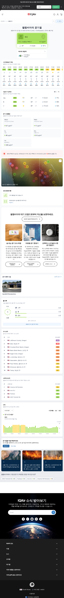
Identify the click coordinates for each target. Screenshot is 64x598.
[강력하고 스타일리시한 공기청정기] (50, 232)
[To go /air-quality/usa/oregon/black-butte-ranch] (32, 350)
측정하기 (11, 202)
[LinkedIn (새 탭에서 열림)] (40, 519)
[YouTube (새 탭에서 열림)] (32, 519)
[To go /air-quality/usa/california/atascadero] (32, 360)
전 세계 (2, 21)
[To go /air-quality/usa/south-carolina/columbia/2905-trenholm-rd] (32, 397)
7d (58, 91)
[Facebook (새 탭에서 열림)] (23, 519)
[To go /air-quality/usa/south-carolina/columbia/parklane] (32, 393)
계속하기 (56, 7)
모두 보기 (57, 277)
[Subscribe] (53, 512)
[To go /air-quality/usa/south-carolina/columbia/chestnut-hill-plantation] (32, 387)
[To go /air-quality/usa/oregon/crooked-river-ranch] (32, 347)
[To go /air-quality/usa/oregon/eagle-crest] (32, 353)
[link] (54, 14)
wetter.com (33, 320)
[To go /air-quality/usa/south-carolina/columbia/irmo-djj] (32, 390)
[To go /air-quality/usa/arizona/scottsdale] (32, 357)
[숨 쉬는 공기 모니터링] (13, 232)
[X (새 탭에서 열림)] (27, 519)
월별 (60, 410)
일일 (56, 410)
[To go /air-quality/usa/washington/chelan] (32, 343)
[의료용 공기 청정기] (32, 232)
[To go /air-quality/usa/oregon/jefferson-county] (32, 340)
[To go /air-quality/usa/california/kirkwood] (32, 367)
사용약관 (32, 593)
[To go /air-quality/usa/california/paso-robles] (32, 363)
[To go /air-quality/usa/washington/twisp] (32, 370)
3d (55, 91)
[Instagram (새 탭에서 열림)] (36, 519)
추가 (60, 21)
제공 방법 (13, 446)
